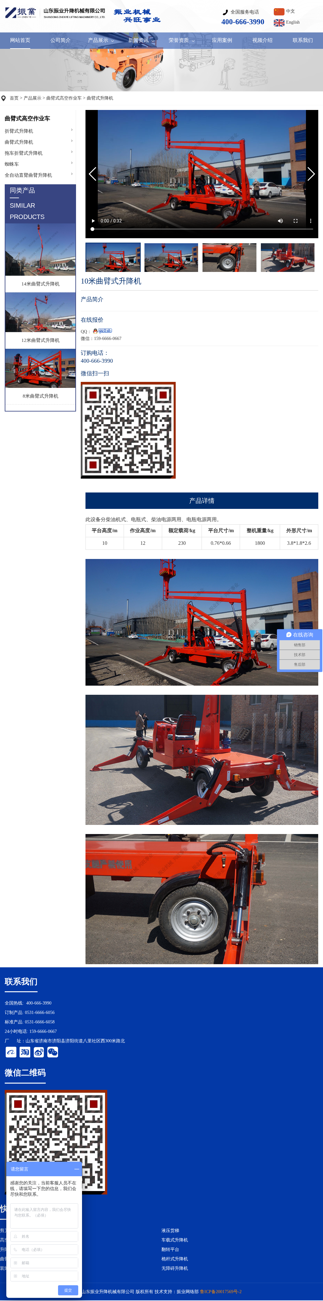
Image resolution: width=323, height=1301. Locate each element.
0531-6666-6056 (40, 1012)
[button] (311, 174)
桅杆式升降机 (175, 1259)
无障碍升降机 (175, 1268)
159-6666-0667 (43, 1031)
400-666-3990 (38, 1003)
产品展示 (32, 98)
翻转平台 (170, 1249)
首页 (14, 98)
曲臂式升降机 (100, 98)
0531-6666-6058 (40, 1022)
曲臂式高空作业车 (64, 98)
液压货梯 (170, 1230)
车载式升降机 (175, 1240)
